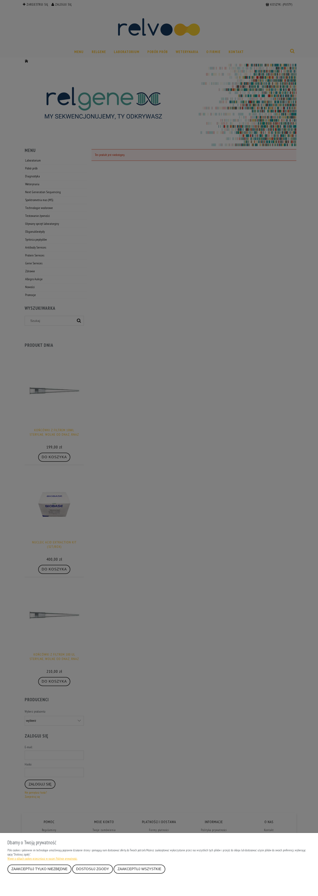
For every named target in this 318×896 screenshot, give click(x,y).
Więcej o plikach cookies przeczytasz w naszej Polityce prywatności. (42, 859)
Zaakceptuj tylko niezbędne (39, 869)
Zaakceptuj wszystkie (139, 869)
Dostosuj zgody (92, 869)
